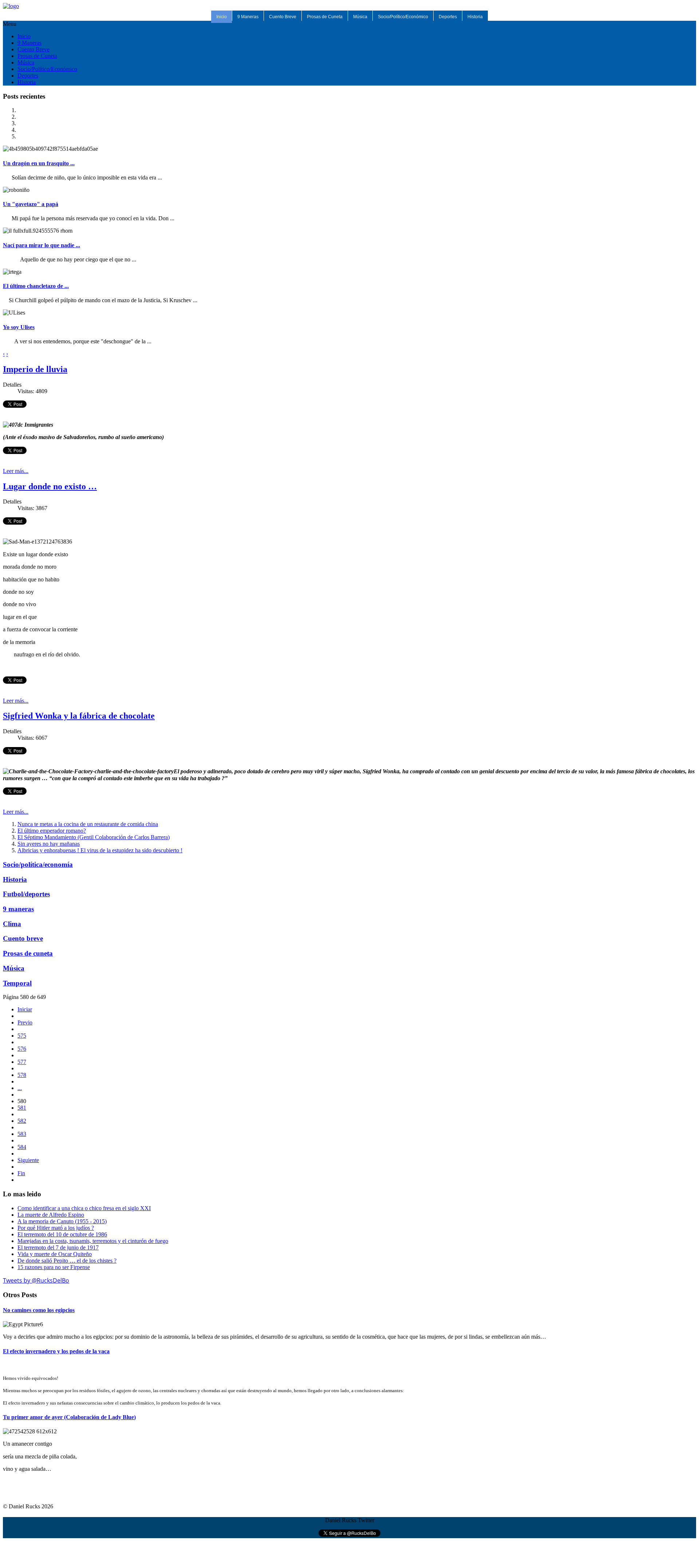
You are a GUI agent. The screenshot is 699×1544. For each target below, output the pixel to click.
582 (21, 1121)
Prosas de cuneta (28, 953)
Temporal (17, 983)
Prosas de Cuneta (325, 16)
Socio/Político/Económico (403, 16)
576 (21, 1049)
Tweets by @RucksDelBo (36, 1280)
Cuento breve (23, 938)
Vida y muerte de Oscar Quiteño (54, 1254)
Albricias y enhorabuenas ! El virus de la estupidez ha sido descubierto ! (99, 850)
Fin (21, 1173)
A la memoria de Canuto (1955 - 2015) (62, 1221)
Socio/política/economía (38, 864)
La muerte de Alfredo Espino (50, 1215)
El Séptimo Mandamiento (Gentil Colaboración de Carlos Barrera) (93, 837)
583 (21, 1134)
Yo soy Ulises (19, 327)
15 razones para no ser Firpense (53, 1267)
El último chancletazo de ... (36, 286)
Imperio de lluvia (35, 369)
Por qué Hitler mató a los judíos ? (55, 1228)
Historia (475, 16)
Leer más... (15, 471)
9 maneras (18, 909)
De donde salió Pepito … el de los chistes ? (66, 1260)
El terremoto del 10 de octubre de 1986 (62, 1234)
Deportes (448, 16)
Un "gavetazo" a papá (30, 204)
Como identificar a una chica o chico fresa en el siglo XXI (84, 1208)
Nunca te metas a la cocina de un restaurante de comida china (87, 824)
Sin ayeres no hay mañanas (48, 844)
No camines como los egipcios (39, 1310)
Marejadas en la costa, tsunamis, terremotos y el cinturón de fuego (92, 1241)
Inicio (221, 16)
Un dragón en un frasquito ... (39, 163)
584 (21, 1147)
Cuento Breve (282, 16)
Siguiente (28, 1160)
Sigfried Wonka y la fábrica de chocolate (79, 715)
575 (21, 1035)
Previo (24, 1022)
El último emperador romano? (51, 831)
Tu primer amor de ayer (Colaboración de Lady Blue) (69, 1417)
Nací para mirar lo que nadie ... (41, 245)
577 (21, 1062)
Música (360, 16)
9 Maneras (247, 16)
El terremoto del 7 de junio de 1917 (58, 1247)
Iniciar (24, 1009)
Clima (12, 924)
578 (21, 1075)
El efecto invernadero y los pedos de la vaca (56, 1351)
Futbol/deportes (26, 894)
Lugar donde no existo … (50, 486)
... (19, 1088)
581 (21, 1108)
